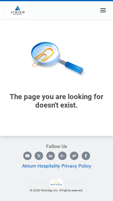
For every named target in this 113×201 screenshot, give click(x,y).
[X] (39, 156)
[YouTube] (27, 156)
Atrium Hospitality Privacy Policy (56, 166)
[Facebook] (86, 156)
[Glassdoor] (74, 156)
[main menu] (103, 10)
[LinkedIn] (50, 156)
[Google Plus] (62, 156)
